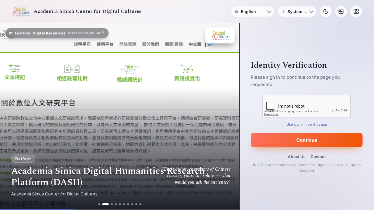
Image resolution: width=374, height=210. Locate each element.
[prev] (10, 116)
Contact (318, 156)
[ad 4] (116, 204)
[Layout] (356, 11)
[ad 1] (99, 204)
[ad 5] (120, 204)
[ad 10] (140, 204)
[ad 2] (105, 204)
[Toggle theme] (326, 11)
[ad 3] (112, 204)
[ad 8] (132, 204)
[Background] (341, 11)
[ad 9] (136, 204)
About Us (296, 156)
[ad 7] (128, 204)
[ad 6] (124, 204)
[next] (228, 116)
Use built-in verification (307, 124)
